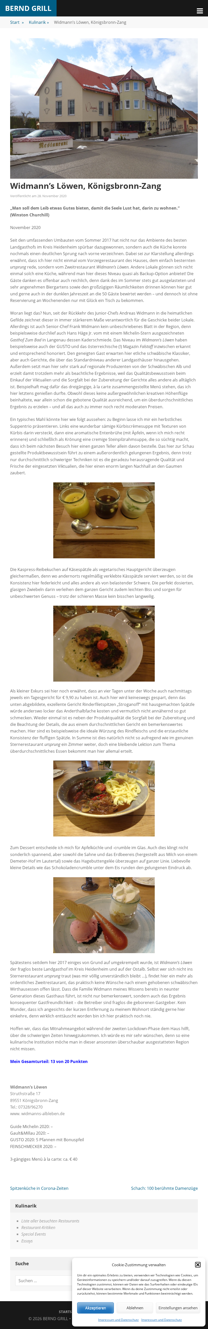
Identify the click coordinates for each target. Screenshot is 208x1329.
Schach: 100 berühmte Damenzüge (164, 1188)
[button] (197, 1264)
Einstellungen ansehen (178, 1307)
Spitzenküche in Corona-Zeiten (39, 1188)
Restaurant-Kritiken (38, 1227)
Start (17, 22)
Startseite (69, 1311)
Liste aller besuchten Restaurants (50, 1221)
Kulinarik (39, 22)
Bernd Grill (28, 8)
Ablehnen (135, 1307)
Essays (27, 1241)
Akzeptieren (95, 1307)
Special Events (33, 1234)
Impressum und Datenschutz (118, 1320)
